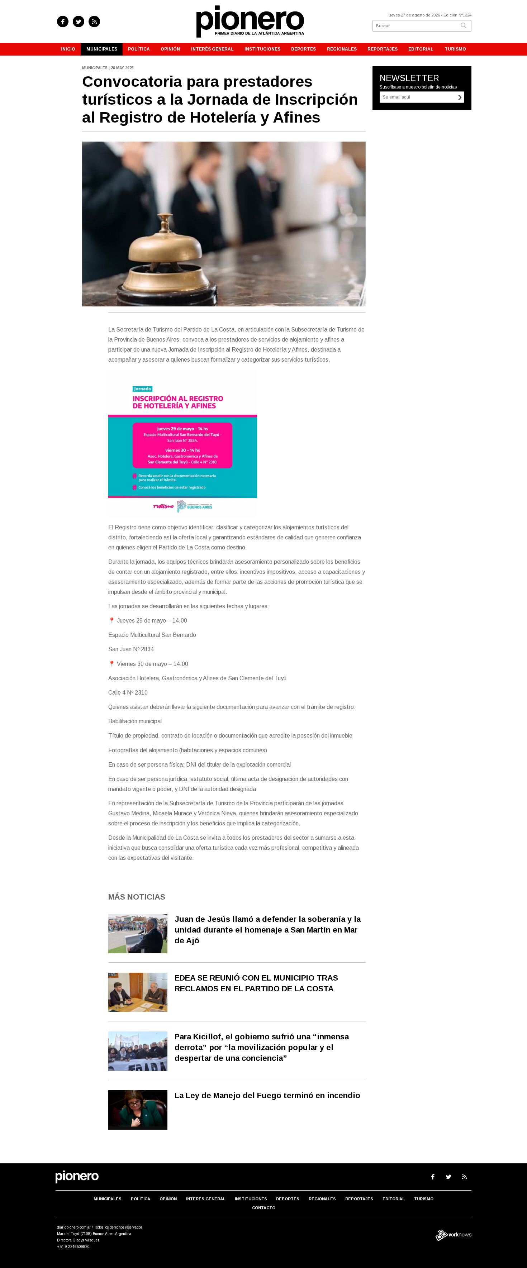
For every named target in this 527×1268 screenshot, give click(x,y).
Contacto (263, 1208)
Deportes (303, 49)
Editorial (420, 49)
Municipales (101, 49)
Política (139, 49)
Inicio (68, 49)
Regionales (342, 49)
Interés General (212, 49)
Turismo (455, 49)
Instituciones (262, 49)
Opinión (170, 49)
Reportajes (382, 49)
